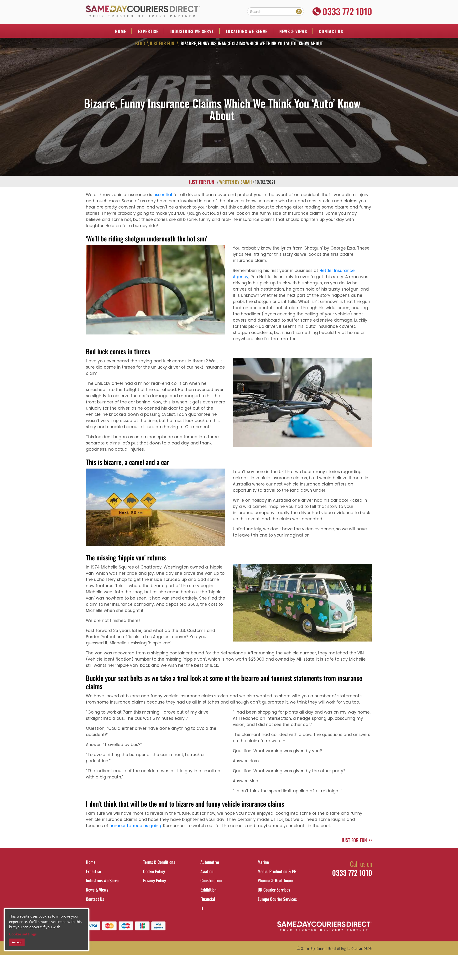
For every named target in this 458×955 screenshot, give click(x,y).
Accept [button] (17, 942)
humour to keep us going (135, 826)
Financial (207, 899)
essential (162, 195)
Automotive (209, 862)
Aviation (206, 871)
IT (201, 908)
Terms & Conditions (159, 862)
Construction (211, 880)
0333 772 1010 (347, 11)
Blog (140, 43)
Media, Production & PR (277, 871)
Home (120, 31)
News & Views (293, 31)
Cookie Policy (154, 871)
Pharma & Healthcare (275, 880)
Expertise (148, 31)
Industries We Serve (102, 880)
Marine (263, 862)
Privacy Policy (154, 880)
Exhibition (208, 890)
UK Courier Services (274, 890)
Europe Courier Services (277, 899)
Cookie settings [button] (22, 934)
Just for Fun (162, 43)
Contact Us (331, 31)
